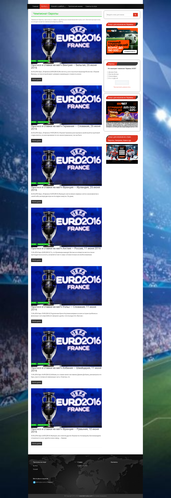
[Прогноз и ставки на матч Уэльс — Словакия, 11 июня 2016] (66, 286)
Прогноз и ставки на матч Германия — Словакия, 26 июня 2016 (66, 127)
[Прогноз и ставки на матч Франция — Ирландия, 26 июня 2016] (66, 166)
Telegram (50, 482)
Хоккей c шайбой (57, 6)
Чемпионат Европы (43, 61)
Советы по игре (91, 6)
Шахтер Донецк (114, 74)
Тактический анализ (75, 6)
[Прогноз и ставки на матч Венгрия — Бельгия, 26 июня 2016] (66, 44)
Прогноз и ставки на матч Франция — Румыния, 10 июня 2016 (65, 430)
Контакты (114, 462)
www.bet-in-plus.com (85, 496)
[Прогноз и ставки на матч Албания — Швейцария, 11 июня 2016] (66, 347)
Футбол (44, 6)
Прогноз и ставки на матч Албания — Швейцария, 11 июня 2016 (66, 369)
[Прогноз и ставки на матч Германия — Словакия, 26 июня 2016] (66, 105)
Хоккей (35, 469)
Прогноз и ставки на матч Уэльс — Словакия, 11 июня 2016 (63, 308)
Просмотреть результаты (122, 87)
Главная (35, 6)
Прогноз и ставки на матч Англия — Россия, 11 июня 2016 (66, 248)
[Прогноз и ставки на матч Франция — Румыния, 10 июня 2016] (66, 408)
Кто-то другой (113, 78)
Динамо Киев (113, 72)
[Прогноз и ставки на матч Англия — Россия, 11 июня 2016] (66, 227)
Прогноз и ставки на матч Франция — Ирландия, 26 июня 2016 (65, 188)
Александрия (113, 76)
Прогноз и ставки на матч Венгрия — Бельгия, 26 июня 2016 (64, 66)
